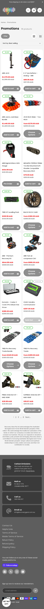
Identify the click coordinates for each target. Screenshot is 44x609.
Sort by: (5, 43)
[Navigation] (39, 10)
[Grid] (33, 36)
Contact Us (7, 525)
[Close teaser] (11, 598)
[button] (6, 602)
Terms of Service (9, 533)
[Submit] (35, 590)
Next (27, 417)
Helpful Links (7, 529)
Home (3, 22)
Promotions (11, 22)
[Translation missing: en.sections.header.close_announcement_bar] (42, 2)
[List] (40, 36)
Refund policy (8, 543)
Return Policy (8, 540)
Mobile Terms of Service (12, 536)
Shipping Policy (8, 547)
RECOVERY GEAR (13, 602)
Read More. (30, 471)
